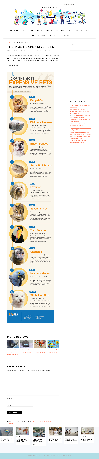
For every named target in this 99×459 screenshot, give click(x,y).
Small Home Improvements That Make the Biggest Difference (87, 438)
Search (72, 44)
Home (9, 42)
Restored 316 (65, 456)
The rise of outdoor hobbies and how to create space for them (71, 440)
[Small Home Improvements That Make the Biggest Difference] (87, 430)
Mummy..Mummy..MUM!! (49, 7)
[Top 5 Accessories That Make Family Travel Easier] (6, 431)
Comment (10, 374)
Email (9, 405)
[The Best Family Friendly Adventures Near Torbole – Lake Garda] (39, 432)
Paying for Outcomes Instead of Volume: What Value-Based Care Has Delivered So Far (80, 111)
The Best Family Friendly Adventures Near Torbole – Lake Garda (38, 442)
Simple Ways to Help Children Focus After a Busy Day (55, 439)
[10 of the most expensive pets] (30, 324)
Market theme (50, 456)
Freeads (14, 328)
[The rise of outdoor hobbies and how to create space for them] (71, 431)
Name (9, 398)
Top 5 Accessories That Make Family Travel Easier (6, 439)
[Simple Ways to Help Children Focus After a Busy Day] (55, 431)
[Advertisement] (81, 76)
